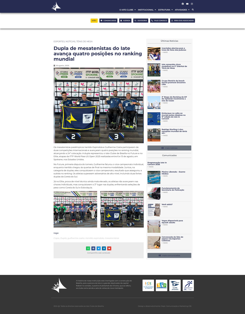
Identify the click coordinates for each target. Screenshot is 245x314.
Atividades (181, 10)
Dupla (63, 238)
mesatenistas (112, 238)
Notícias (70, 41)
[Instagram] (192, 4)
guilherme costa (76, 238)
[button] (192, 9)
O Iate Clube (126, 10)
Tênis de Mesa (84, 41)
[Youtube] (187, 4)
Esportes (59, 41)
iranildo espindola (94, 238)
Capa (56, 238)
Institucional (146, 10)
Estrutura (164, 10)
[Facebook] (183, 4)
